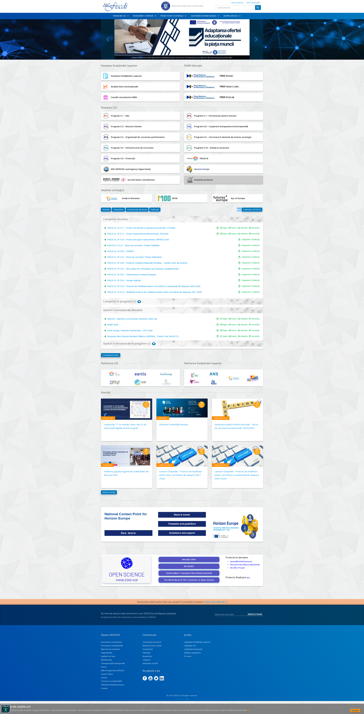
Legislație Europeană (193, 649)
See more (128, 533)
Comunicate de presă (137, 209)
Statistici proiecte (203, 179)
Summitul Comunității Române (173, 424)
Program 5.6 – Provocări (123, 158)
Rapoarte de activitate (110, 649)
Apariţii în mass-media (152, 645)
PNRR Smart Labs (229, 86)
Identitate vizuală (150, 663)
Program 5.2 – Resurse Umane (126, 126)
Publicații (155, 209)
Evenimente (148, 649)
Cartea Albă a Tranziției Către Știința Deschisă (189, 573)
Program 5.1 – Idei (120, 115)
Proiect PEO (108, 418)
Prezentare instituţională (112, 645)
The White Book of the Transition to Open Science (189, 580)
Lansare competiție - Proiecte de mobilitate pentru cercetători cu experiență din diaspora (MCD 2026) (237, 475)
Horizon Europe (202, 169)
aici (248, 577)
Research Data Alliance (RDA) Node (245, 564)
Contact (104, 688)
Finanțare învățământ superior (126, 76)
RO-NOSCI (189, 566)
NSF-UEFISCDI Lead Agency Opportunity (131, 169)
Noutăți (106, 209)
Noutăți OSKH (189, 559)
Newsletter (118, 209)
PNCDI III (204, 158)
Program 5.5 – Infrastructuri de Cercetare (132, 147)
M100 (174, 198)
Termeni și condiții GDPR (111, 681)
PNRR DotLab (227, 97)
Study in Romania (131, 198)
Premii (103, 667)
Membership (106, 660)
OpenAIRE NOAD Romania (241, 561)
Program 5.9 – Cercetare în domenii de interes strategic (223, 137)
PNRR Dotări (226, 75)
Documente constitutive (111, 642)
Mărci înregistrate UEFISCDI (112, 670)
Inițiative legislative (192, 652)
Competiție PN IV (220, 418)
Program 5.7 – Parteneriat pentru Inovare (215, 115)
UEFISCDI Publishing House (112, 684)
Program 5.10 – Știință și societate (211, 147)
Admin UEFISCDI (237, 3)
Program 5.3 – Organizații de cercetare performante (138, 137)
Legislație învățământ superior (197, 642)
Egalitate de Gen (108, 656)
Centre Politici (107, 674)
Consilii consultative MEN (124, 97)
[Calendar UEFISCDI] (239, 209)
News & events (182, 515)
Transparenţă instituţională (113, 663)
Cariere (104, 677)
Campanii (146, 660)
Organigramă (106, 652)
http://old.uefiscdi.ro (215, 601)
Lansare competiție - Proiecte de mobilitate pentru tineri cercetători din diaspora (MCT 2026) (180, 475)
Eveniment (163, 418)
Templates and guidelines (182, 524)
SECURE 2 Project (237, 567)
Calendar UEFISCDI (252, 209)
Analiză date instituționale (124, 86)
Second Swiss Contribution (141, 179)
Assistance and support (182, 533)
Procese (187, 656)
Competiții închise (111, 355)
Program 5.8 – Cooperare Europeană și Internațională (221, 126)
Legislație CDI (190, 645)
